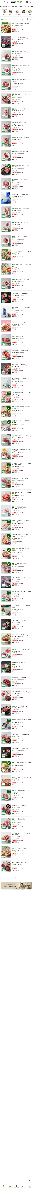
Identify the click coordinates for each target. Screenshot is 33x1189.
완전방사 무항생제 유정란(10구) (21, 23)
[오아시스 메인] (7, 2)
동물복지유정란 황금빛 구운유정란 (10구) (21, 251)
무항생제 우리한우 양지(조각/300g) (22, 649)
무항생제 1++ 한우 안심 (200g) (21, 52)
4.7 (15, 245)
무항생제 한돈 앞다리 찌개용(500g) (20, 748)
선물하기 (3, 1187)
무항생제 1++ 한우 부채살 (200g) (21, 109)
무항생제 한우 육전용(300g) (18, 336)
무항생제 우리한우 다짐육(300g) (20, 38)
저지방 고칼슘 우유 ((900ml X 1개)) (20, 194)
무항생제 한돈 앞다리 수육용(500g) (20, 478)
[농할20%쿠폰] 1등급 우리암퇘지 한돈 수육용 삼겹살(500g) (21, 549)
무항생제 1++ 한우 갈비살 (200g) (21, 137)
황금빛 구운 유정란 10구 (20, 322)
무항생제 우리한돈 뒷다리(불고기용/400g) (21, 777)
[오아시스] (16, 2)
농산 (13, 6)
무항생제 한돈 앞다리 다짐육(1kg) (19, 805)
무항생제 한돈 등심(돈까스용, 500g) (20, 620)
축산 (16, 6)
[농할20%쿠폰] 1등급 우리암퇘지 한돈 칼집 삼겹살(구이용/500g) (21, 535)
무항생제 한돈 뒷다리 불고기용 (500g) (20, 294)
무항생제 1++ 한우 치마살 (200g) (21, 208)
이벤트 (30, 1187)
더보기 (16, 877)
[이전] (2, 2)
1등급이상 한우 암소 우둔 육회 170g (22, 436)
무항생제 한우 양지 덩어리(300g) (19, 706)
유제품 (21, 6)
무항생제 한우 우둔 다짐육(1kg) (19, 862)
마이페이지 (23, 1187)
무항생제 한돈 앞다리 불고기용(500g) (20, 734)
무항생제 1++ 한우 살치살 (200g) (21, 279)
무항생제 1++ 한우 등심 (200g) (21, 222)
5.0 (16, 31)
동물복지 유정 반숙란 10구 (20, 848)
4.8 (16, 103)
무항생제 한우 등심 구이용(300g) (19, 365)
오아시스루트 (16, 1187)
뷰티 (9, 6)
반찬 (29, 6)
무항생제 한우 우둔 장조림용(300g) (20, 635)
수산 (25, 6)
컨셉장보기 (10, 1187)
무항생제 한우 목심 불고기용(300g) (20, 350)
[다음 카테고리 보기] (31, 12)
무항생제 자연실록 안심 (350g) (21, 507)
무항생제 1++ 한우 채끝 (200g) (21, 151)
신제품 (5, 6)
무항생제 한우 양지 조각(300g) (19, 677)
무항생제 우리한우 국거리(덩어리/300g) (21, 577)
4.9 (16, 45)
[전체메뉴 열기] (4, 2)
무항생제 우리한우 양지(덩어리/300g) (20, 692)
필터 (29, 19)
